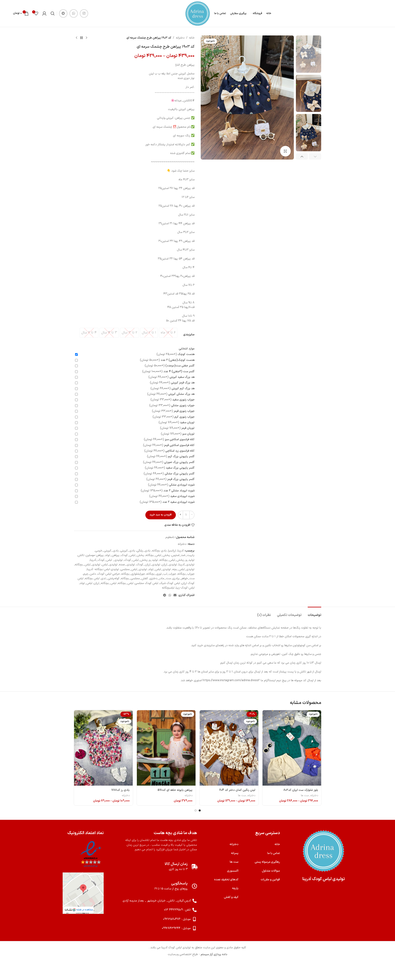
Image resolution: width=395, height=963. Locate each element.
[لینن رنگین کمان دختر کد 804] (229, 748)
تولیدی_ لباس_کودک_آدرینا (106, 560)
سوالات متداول (271, 871)
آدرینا (180, 551)
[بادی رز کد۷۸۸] (103, 748)
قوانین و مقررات (270, 879)
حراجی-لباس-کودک (108, 574)
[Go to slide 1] (200, 810)
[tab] (314, 613)
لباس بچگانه (92, 578)
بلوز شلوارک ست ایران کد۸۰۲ (300, 790)
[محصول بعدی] (76, 37)
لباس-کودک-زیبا (185, 588)
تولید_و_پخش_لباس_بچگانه (176, 560)
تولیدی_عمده (127, 564)
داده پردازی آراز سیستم (214, 954)
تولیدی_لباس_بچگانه (87, 564)
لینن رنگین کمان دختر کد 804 (237, 790)
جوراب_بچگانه (185, 574)
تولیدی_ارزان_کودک (148, 564)
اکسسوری (232, 871)
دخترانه (180, 38)
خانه (191, 38)
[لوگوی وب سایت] (197, 13)
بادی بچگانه (159, 551)
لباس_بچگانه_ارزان (105, 583)
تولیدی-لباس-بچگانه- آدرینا (103, 569)
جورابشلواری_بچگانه (133, 574)
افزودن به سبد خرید (160, 515)
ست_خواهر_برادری (183, 578)
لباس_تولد (86, 583)
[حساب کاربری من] (44, 13)
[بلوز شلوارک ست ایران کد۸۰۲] (292, 748)
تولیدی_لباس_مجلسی (133, 569)
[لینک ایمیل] (175, 595)
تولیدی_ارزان (169, 564)
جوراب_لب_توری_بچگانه (161, 574)
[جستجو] (53, 13)
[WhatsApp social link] (73, 13)
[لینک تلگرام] (63, 13)
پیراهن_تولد (112, 555)
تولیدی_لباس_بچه (183, 569)
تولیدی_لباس (110, 564)
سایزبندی (188, 334)
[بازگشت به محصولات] (81, 37)
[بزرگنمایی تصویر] (285, 151)
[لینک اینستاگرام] (84, 13)
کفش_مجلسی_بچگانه (134, 578)
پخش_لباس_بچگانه (158, 555)
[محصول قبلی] (86, 37)
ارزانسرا (172, 551)
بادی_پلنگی (144, 551)
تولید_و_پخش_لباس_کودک (141, 560)
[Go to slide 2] (195, 810)
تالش (81, 555)
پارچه (235, 888)
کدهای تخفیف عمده (226, 879)
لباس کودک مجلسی (146, 583)
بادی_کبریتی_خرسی (107, 551)
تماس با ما (273, 853)
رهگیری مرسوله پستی (267, 862)
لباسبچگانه (168, 588)
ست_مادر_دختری (160, 578)
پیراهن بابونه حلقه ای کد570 (175, 790)
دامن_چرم (89, 574)
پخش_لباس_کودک (132, 555)
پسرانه (234, 853)
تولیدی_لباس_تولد (159, 569)
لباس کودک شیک (170, 583)
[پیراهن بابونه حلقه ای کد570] (166, 748)
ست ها (305, 795)
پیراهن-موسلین (95, 555)
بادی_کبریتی (127, 551)
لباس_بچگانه (125, 583)
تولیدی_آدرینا (186, 564)
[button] (315, 156)
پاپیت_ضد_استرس (182, 555)
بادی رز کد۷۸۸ (120, 790)
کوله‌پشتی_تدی (110, 578)
